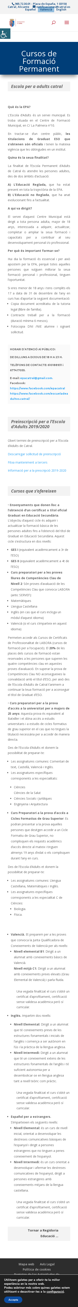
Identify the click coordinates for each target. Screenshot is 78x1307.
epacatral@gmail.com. (36, 378)
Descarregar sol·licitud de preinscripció (34, 454)
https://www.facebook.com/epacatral (37, 388)
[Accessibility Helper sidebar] (5, 33)
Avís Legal (47, 1264)
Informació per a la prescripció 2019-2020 (37, 470)
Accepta (13, 1300)
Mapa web (26, 1264)
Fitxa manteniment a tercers (27, 462)
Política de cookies (37, 1269)
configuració (55, 1292)
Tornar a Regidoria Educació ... (43, 1233)
